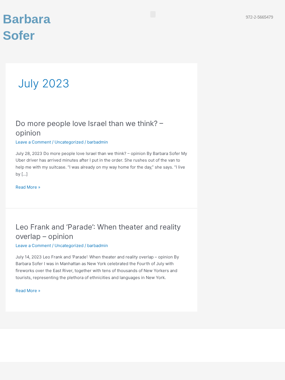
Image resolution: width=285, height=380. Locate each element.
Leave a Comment (33, 142)
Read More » (28, 187)
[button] (153, 14)
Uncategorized (69, 142)
